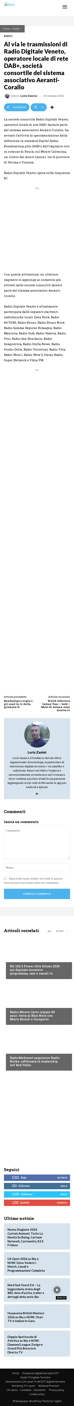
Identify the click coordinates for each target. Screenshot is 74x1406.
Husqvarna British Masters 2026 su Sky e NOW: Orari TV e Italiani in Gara (25, 1317)
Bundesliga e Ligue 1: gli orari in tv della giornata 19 (18, 704)
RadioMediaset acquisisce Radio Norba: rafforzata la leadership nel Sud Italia (35, 1061)
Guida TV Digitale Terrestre (35, 1377)
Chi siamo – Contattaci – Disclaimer (26, 1390)
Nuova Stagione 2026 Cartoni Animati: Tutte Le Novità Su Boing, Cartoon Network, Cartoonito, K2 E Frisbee (25, 1237)
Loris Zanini (28, 96)
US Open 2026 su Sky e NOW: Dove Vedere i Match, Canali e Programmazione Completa (26, 1264)
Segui (63, 1185)
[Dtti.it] (27, 8)
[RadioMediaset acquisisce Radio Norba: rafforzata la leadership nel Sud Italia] (37, 1049)
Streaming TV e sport (23, 1385)
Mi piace (62, 1177)
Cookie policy (37, 1394)
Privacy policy (56, 1390)
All (50, 931)
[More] (52, 107)
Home (6, 28)
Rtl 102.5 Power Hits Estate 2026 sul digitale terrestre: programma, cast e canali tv (35, 969)
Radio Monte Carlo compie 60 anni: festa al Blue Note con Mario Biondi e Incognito (32, 1015)
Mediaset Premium (48, 1385)
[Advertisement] (37, 227)
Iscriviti (62, 1202)
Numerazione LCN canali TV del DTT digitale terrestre (35, 1381)
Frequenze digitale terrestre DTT (40, 1373)
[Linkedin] (37, 792)
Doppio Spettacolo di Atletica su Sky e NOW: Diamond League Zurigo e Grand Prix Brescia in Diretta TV (25, 1344)
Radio (16, 28)
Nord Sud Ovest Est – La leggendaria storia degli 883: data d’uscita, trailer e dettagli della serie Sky (25, 1291)
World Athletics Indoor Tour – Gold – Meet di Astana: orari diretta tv (55, 705)
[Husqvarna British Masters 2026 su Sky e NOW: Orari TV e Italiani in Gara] (57, 1316)
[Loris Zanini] (8, 96)
